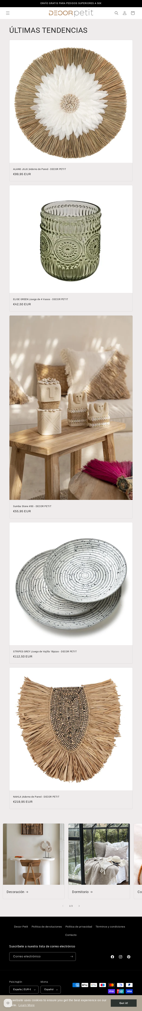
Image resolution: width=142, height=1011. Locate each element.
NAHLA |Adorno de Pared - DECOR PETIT (36, 796)
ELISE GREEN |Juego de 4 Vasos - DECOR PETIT (40, 299)
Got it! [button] (123, 1003)
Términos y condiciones (110, 926)
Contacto (71, 935)
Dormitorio (80, 892)
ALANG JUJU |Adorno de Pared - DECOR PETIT (39, 169)
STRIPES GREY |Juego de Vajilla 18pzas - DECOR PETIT (45, 651)
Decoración (15, 892)
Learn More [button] (26, 1005)
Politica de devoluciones (47, 926)
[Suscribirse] (71, 956)
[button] (8, 13)
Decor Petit (21, 926)
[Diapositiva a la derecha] (79, 906)
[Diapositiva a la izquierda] (63, 906)
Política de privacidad (78, 926)
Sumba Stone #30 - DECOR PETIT (32, 506)
